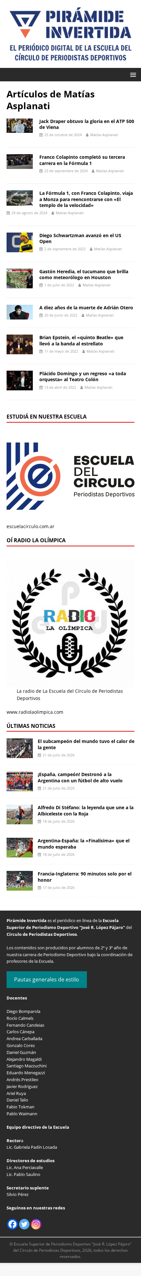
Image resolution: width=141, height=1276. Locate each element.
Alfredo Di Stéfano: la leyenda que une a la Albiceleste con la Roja (85, 810)
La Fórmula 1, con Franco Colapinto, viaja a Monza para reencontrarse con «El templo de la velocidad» (86, 199)
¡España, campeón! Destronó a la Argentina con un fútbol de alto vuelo (80, 777)
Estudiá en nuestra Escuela (47, 416)
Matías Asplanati (104, 134)
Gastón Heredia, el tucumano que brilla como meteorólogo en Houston (83, 274)
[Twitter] (24, 1224)
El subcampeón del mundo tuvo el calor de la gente (86, 744)
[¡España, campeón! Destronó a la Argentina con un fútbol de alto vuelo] (20, 787)
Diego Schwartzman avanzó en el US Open (80, 238)
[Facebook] (12, 1224)
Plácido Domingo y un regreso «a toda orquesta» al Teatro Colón (82, 376)
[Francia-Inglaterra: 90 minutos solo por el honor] (20, 887)
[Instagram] (36, 1224)
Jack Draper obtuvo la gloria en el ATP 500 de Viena (86, 124)
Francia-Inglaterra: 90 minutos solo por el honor (84, 877)
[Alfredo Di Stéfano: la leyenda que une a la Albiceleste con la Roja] (20, 820)
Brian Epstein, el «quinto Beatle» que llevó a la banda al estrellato (81, 340)
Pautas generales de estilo (46, 979)
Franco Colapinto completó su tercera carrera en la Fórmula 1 (82, 160)
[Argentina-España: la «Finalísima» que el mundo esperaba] (20, 854)
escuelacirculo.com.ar (30, 526)
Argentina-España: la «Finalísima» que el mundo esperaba (84, 843)
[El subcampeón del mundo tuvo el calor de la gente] (20, 754)
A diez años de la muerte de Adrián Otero (86, 307)
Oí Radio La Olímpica (36, 540)
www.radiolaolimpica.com (35, 712)
